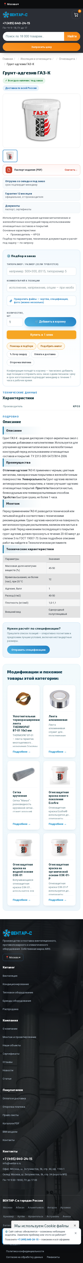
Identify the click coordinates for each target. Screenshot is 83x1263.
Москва (7, 1207)
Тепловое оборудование (18, 992)
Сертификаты (11, 1053)
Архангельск (35, 1216)
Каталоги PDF (11, 1123)
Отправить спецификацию (28, 649)
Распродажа (10, 1009)
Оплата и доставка (44, 354)
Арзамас (65, 1207)
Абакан (20, 1207)
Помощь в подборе (21, 346)
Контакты (9, 1140)
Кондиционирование (16, 984)
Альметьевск (36, 1207)
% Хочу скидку (18, 354)
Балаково (9, 1225)
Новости (8, 1070)
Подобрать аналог (51, 346)
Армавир (8, 1216)
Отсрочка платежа (20, 362)
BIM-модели (10, 1131)
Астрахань (53, 1216)
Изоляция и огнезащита (36, 58)
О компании (10, 1028)
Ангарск (52, 1207)
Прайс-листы (11, 1115)
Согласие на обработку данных (24, 1257)
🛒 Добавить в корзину (50, 321)
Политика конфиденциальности (25, 1251)
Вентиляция (10, 975)
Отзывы (8, 1061)
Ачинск (67, 1216)
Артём (21, 1216)
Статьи (7, 1078)
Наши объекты (12, 1045)
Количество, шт (15, 314)
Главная (8, 58)
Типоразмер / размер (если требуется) (32, 264)
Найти (72, 36)
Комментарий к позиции (23, 281)
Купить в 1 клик (41, 334)
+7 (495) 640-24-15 (27, 1239)
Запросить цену (41, 46)
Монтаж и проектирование (19, 1036)
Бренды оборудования (17, 1000)
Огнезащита (67, 58)
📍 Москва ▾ (11, 4)
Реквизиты (53, 1257)
